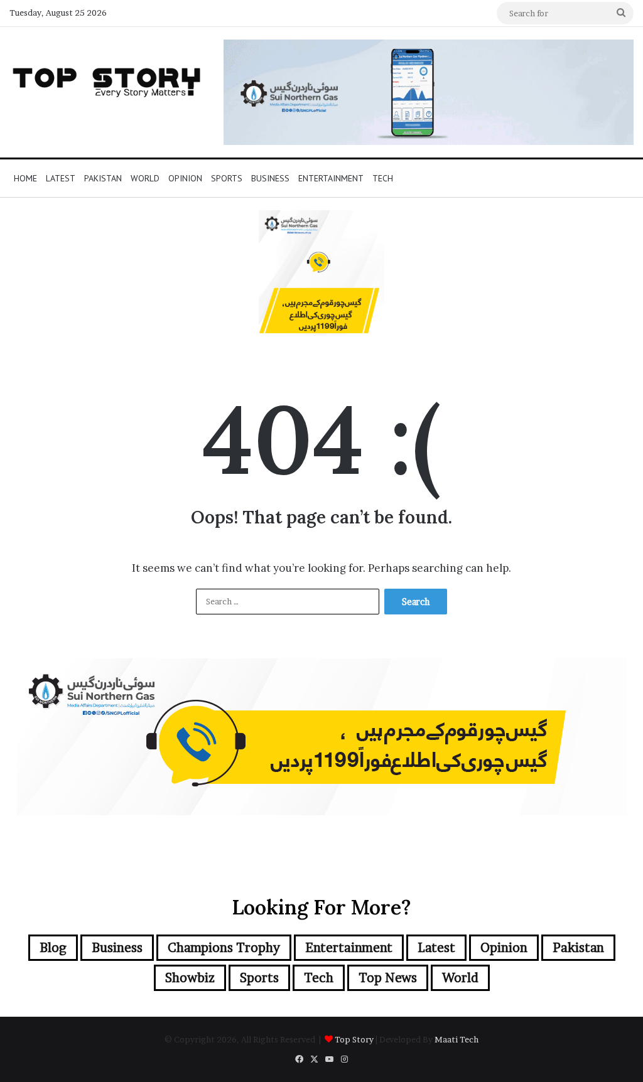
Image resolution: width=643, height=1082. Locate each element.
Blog (53, 947)
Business (270, 178)
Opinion (185, 178)
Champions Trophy (224, 947)
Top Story (354, 1039)
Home (25, 178)
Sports (226, 178)
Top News (388, 977)
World (145, 178)
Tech (382, 178)
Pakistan (103, 178)
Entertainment (331, 178)
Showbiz (190, 977)
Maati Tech (456, 1039)
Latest (60, 178)
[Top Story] (107, 79)
